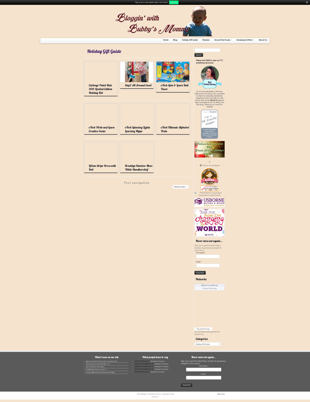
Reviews (205, 40)
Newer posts (180, 187)
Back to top (221, 394)
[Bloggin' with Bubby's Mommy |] (155, 21)
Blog (175, 40)
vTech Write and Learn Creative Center (102, 129)
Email (199, 262)
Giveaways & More (244, 40)
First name (200, 253)
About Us (263, 40)
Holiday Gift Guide (190, 40)
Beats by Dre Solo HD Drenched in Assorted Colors (101, 361)
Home (165, 40)
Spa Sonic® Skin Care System (95, 367)
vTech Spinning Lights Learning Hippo (137, 129)
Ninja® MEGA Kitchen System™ (96, 369)
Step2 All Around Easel (138, 85)
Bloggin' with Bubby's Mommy (151, 394)
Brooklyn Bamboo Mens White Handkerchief (138, 167)
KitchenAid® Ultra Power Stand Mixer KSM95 (100, 372)
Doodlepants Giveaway (157, 361)
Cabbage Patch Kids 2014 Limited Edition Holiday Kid (100, 89)
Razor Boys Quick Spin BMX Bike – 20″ (98, 364)
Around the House (222, 40)
